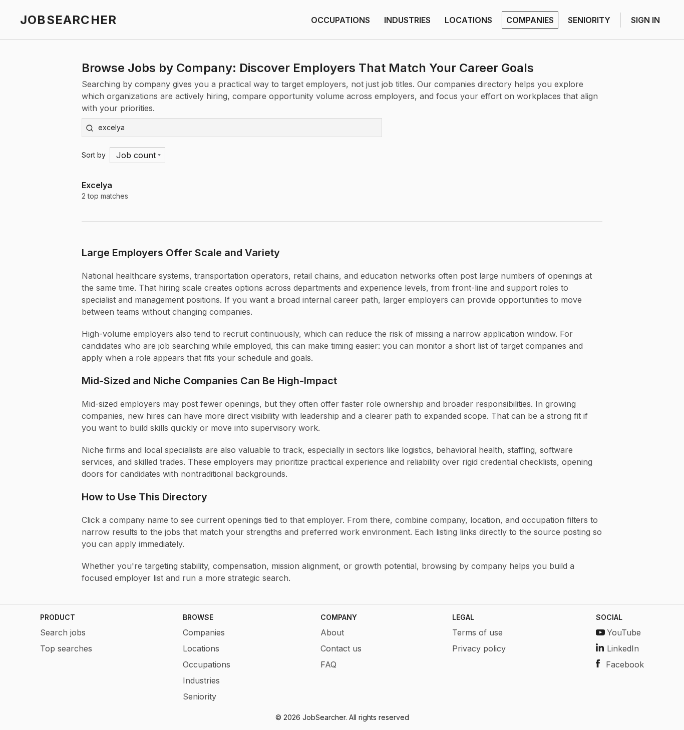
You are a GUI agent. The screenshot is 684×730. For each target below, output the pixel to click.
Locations (201, 648)
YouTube (624, 632)
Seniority (199, 696)
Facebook (625, 664)
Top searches (66, 648)
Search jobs (63, 632)
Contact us (341, 648)
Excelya (97, 185)
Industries (201, 680)
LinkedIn (623, 648)
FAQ (328, 664)
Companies (204, 632)
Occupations (206, 664)
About (332, 632)
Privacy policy (479, 648)
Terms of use (477, 632)
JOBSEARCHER (68, 20)
